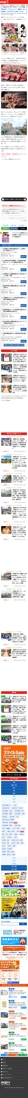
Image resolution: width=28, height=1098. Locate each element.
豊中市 (20, 831)
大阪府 (12, 14)
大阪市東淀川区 (5, 808)
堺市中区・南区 (5, 843)
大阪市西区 (4, 816)
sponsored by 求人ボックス (20, 245)
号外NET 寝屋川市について (8, 1077)
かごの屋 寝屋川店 (6, 398)
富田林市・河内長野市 (7, 849)
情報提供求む (5, 1065)
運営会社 (4, 1062)
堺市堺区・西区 (5, 840)
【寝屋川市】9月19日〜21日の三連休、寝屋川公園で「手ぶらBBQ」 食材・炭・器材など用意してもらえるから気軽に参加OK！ (19, 709)
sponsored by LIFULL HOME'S (19, 985)
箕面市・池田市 (11, 831)
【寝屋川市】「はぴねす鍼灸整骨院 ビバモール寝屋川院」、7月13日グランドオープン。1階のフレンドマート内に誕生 (19, 729)
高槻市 (16, 834)
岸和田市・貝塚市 (11, 846)
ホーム (3, 1059)
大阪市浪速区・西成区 (7, 825)
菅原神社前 (20, 398)
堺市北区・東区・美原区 (17, 840)
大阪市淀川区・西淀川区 (17, 808)
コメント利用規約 (23, 220)
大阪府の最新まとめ (6, 805)
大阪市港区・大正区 (14, 816)
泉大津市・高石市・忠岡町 (18, 843)
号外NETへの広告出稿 (7, 1068)
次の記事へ (22, 225)
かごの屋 (4, 159)
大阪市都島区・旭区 (19, 811)
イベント (3, 400)
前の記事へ (6, 225)
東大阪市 (9, 837)
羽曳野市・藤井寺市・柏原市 (8, 854)
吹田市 (23, 828)
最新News (12, 5)
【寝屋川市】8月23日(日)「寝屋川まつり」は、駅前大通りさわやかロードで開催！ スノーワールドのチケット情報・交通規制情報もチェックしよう (19, 513)
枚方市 (3, 837)
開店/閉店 (23, 5)
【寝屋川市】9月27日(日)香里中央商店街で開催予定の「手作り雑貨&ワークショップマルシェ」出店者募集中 (19, 653)
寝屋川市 (22, 834)
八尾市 (15, 837)
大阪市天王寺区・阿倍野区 (8, 819)
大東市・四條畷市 (6, 828)
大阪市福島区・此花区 (7, 811)
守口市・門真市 (16, 828)
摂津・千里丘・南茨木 (7, 834)
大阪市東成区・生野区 (20, 813)
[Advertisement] (14, 417)
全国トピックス (4, 5)
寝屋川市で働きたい (7, 245)
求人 (18, 5)
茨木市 (3, 831)
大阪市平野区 (18, 825)
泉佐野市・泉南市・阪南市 (8, 851)
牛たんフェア (14, 398)
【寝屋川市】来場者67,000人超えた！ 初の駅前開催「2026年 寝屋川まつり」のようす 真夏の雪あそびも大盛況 (19, 637)
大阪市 (15, 805)
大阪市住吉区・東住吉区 (9, 822)
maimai (8, 400)
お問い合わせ (5, 1071)
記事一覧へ (14, 225)
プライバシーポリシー (7, 1074)
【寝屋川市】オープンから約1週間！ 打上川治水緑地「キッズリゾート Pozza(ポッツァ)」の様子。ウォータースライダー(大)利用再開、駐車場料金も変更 (19, 462)
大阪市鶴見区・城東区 (7, 813)
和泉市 (3, 846)
